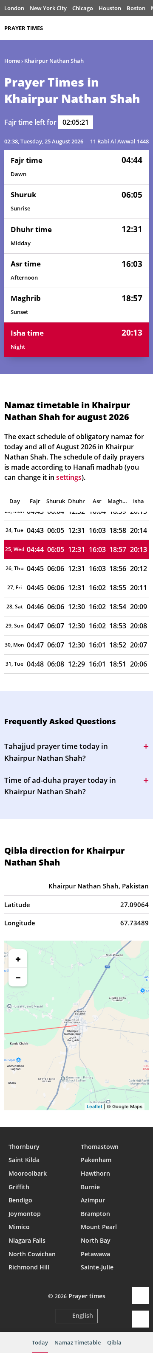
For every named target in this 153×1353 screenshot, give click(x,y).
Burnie (90, 1187)
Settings (140, 1319)
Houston (110, 8)
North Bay (95, 1240)
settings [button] (69, 477)
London (14, 8)
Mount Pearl (99, 1227)
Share (140, 1295)
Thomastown (100, 1147)
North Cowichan (32, 1254)
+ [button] (18, 958)
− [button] (18, 977)
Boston (136, 8)
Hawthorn (95, 1173)
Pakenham (96, 1160)
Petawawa (95, 1254)
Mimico (19, 1227)
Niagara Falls (26, 1240)
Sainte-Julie (97, 1267)
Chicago (82, 8)
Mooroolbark (27, 1173)
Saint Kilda (24, 1160)
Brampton (95, 1214)
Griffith (18, 1187)
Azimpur (93, 1200)
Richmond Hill (28, 1267)
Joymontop (24, 1214)
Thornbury (24, 1147)
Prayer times (23, 28)
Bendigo (20, 1200)
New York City (48, 8)
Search (144, 28)
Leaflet (94, 1106)
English (82, 1315)
